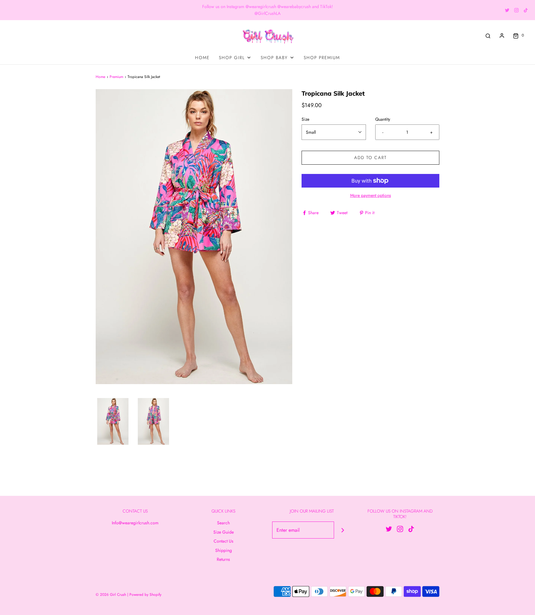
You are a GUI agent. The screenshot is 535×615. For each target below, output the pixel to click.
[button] (112, 421)
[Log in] (502, 35)
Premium (116, 77)
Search (223, 523)
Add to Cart (370, 157)
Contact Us (223, 541)
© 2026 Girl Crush (111, 594)
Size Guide (223, 532)
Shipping (223, 550)
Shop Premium (322, 57)
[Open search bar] (488, 35)
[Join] (342, 530)
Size (305, 119)
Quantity (382, 119)
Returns (223, 559)
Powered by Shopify (145, 594)
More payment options (370, 195)
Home (202, 57)
